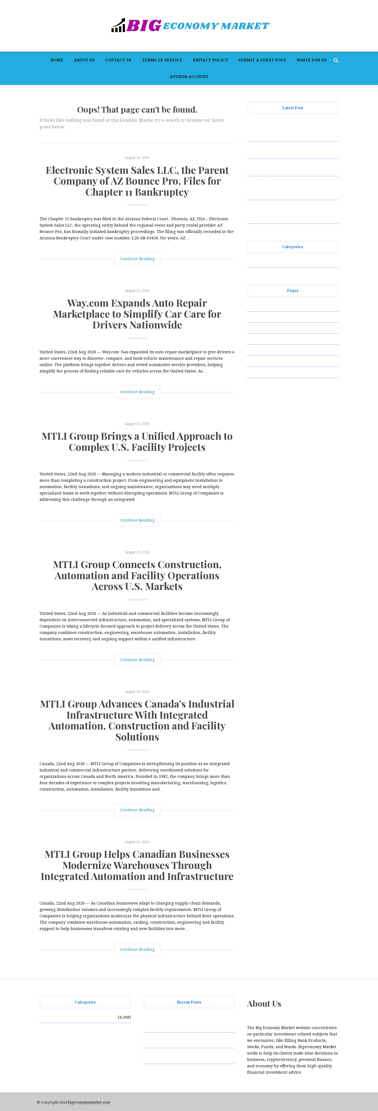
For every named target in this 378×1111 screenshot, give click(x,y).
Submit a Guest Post (262, 60)
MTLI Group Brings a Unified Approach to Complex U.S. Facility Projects (137, 441)
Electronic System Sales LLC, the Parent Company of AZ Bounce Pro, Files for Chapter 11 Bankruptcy (137, 180)
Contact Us (118, 60)
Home (56, 60)
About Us (84, 60)
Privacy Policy (210, 60)
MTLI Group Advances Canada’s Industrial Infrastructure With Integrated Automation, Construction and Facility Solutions (137, 720)
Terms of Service (162, 60)
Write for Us (312, 60)
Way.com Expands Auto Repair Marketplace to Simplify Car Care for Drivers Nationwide (137, 313)
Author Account (189, 76)
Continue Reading (137, 259)
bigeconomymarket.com (89, 1102)
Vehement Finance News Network (279, 262)
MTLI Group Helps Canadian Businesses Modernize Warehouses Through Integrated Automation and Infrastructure (137, 864)
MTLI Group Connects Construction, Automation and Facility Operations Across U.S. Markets (137, 574)
